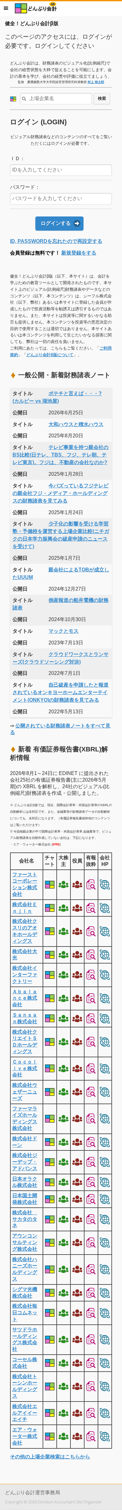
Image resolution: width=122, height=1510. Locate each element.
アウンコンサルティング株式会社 (24, 1242)
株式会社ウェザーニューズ (24, 1091)
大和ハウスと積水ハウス (76, 424)
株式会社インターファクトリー (24, 974)
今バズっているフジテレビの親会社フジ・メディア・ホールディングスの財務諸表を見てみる (61, 493)
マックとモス (63, 631)
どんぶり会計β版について (50, 354)
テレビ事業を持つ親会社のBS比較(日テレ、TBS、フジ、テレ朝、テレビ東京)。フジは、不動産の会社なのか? (61, 455)
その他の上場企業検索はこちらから (50, 1456)
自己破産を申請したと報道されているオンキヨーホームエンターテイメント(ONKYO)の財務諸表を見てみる (61, 692)
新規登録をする (78, 252)
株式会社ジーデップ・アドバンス (24, 1162)
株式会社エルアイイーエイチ (24, 1413)
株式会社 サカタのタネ (24, 1219)
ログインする (56, 223)
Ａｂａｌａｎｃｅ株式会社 (24, 998)
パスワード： (25, 187)
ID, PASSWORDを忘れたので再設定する (56, 241)
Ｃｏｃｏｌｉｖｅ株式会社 (24, 1068)
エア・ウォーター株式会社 (24, 1436)
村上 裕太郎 (96, 82)
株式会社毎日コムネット (24, 1312)
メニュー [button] (6, 8)
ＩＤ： (17, 158)
